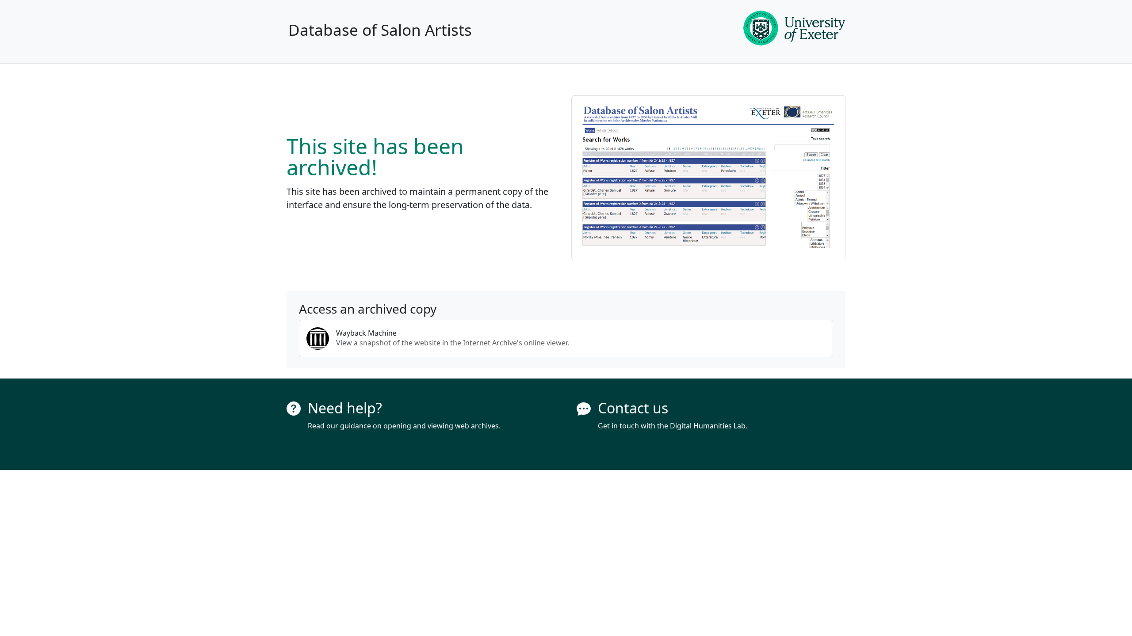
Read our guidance (339, 426)
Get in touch (618, 426)
